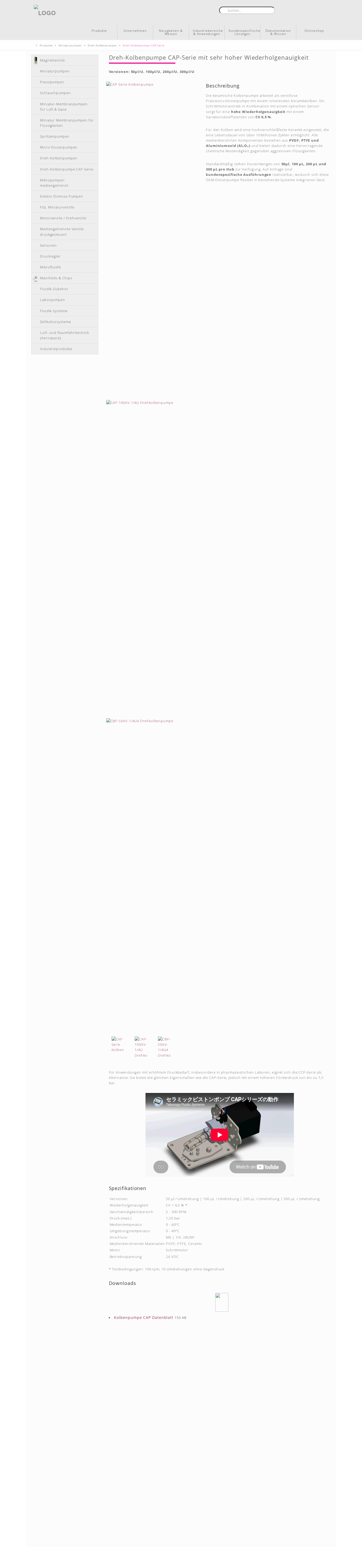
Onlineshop (314, 30)
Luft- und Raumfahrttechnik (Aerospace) (64, 335)
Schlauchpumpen (55, 92)
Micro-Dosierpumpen (58, 147)
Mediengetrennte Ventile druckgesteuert (62, 231)
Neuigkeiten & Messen (171, 32)
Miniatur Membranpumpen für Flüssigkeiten (67, 123)
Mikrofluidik (50, 267)
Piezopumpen (52, 82)
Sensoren (48, 245)
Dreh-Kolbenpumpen (58, 158)
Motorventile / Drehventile (63, 218)
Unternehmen (135, 30)
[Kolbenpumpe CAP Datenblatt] (222, 1302)
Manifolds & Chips (56, 278)
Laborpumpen (52, 299)
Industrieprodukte (56, 348)
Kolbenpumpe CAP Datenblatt (144, 1317)
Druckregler (50, 256)
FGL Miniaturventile (57, 207)
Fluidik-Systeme (54, 310)
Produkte (99, 30)
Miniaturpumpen (55, 71)
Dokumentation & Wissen (278, 32)
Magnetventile (52, 60)
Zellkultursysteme (55, 321)
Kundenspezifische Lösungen (244, 32)
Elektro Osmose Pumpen (61, 196)
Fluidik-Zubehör (54, 288)
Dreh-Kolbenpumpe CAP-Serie (66, 169)
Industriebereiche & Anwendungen (208, 32)
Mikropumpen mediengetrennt (54, 183)
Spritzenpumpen (54, 136)
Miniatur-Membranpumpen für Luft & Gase (64, 107)
